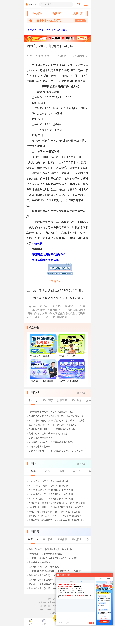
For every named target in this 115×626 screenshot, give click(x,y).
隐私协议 (53, 613)
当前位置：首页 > (36, 30)
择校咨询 (37, 13)
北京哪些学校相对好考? (40, 562)
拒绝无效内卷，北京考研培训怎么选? (46, 554)
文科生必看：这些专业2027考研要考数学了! (50, 433)
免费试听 (78, 13)
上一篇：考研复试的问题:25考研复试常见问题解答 (57, 290)
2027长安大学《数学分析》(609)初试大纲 (48, 486)
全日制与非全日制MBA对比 (42, 446)
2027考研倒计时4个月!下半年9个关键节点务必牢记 (53, 425)
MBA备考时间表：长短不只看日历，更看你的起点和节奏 (56, 451)
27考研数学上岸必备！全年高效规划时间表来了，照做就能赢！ (58, 503)
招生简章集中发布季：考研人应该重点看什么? (51, 412)
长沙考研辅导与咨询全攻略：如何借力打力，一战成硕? (55, 571)
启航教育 (37, 243)
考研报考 (51, 30)
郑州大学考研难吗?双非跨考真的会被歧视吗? (50, 549)
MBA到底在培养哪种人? (40, 438)
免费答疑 (57, 13)
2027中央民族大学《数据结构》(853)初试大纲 (51, 490)
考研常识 (63, 30)
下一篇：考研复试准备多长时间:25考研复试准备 (57, 298)
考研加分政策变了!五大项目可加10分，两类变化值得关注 (56, 416)
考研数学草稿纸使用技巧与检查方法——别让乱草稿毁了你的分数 (58, 520)
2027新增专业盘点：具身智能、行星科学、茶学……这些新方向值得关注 (58, 420)
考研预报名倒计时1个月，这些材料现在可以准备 (52, 429)
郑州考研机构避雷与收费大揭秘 (44, 567)
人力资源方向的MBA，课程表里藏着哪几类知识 (51, 442)
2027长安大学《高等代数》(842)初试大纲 (48, 481)
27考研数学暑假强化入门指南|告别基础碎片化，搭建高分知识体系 (58, 507)
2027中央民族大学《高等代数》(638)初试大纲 (51, 499)
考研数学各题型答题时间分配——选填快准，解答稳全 (54, 512)
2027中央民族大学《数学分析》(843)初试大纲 (51, 494)
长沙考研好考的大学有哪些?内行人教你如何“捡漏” (53, 558)
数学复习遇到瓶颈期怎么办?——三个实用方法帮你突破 (55, 516)
